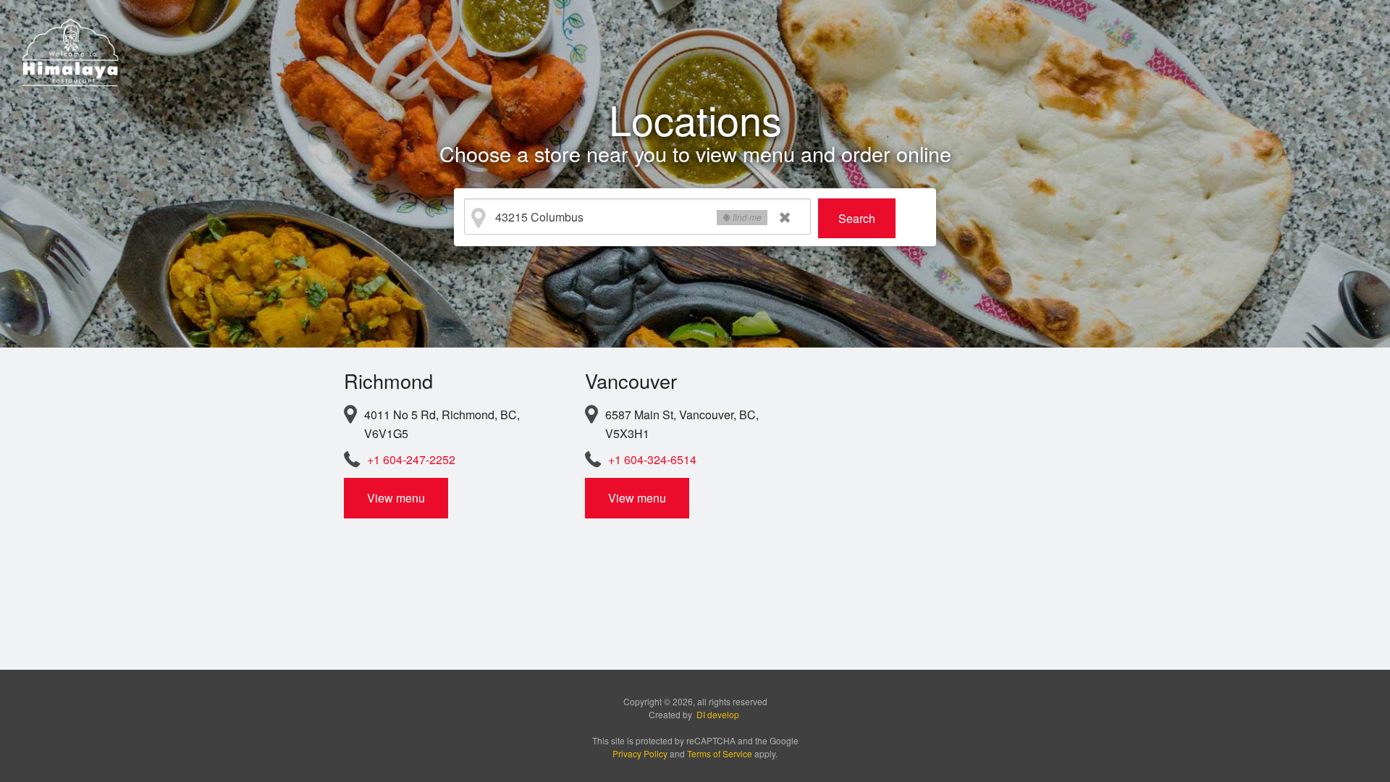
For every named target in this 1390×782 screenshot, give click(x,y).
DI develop (717, 714)
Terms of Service (719, 753)
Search (856, 218)
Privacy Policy (639, 753)
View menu (396, 497)
